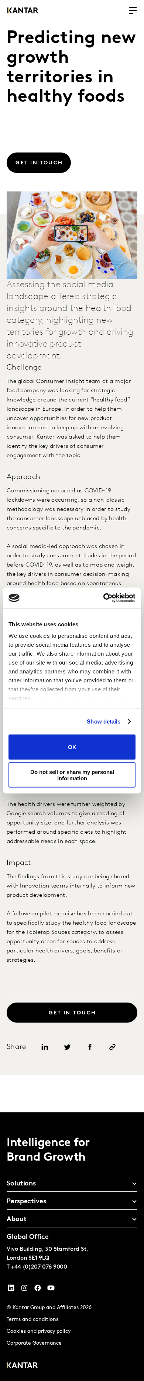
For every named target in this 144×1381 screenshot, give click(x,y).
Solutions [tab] (21, 1184)
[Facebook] (37, 1289)
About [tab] (17, 1219)
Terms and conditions (32, 1319)
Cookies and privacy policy (39, 1331)
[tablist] (72, 1246)
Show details (103, 721)
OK (72, 747)
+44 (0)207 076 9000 (39, 1267)
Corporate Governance (34, 1343)
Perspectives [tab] (26, 1201)
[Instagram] (24, 1289)
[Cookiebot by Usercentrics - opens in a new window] (104, 598)
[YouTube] (11, 1289)
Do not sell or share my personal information (72, 775)
